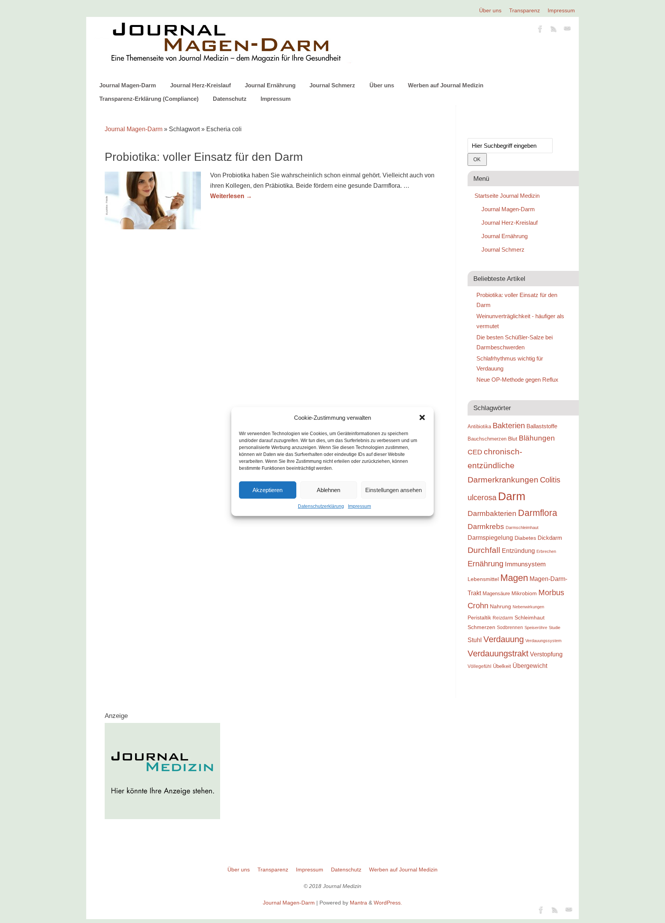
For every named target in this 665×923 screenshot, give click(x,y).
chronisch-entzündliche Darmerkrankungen (503, 465)
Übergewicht (530, 666)
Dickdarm (550, 538)
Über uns (490, 10)
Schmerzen (481, 627)
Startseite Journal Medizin (507, 195)
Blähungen (537, 438)
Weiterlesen (231, 196)
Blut (512, 439)
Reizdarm (503, 618)
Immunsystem (525, 564)
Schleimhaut (530, 618)
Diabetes (525, 538)
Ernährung (485, 563)
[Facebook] (540, 30)
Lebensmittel (483, 579)
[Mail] (567, 30)
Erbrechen (546, 551)
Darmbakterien (492, 513)
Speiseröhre (536, 627)
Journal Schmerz (332, 85)
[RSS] (554, 30)
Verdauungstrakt (498, 653)
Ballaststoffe (541, 426)
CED (475, 452)
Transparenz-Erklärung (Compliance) (149, 98)
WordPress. (388, 903)
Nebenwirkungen (528, 606)
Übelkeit (502, 666)
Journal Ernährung (270, 85)
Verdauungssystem (543, 640)
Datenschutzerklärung (321, 506)
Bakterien (509, 425)
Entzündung (518, 550)
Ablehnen (328, 490)
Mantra (358, 903)
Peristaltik (479, 618)
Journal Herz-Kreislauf (200, 85)
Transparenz (524, 10)
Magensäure (496, 593)
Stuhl (475, 639)
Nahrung (500, 606)
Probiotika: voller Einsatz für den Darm (204, 156)
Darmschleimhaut (522, 527)
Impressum (359, 506)
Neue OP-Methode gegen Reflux (517, 379)
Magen (514, 577)
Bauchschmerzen (487, 439)
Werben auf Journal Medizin (445, 85)
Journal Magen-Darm (127, 85)
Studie (554, 627)
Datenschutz (230, 98)
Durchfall (484, 550)
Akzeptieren (267, 490)
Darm (511, 496)
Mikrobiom (524, 593)
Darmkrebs (486, 526)
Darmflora (537, 513)
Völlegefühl (479, 666)
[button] (422, 417)
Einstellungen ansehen (393, 490)
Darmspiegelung (490, 537)
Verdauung (503, 639)
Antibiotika (479, 426)
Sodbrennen (510, 627)
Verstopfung (546, 654)
